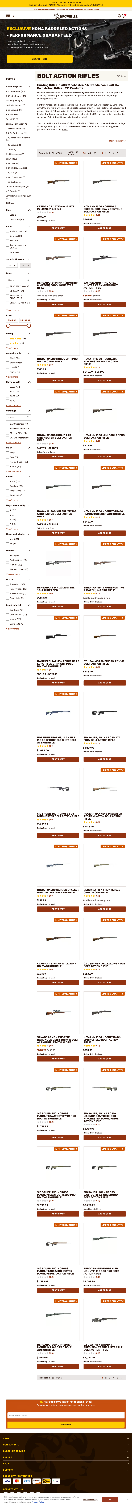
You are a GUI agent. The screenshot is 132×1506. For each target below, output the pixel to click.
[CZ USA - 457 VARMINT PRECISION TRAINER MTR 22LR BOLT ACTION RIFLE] (105, 1320)
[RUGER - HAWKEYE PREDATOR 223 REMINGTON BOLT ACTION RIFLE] (105, 789)
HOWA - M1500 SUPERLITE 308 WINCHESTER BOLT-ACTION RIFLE (57, 514)
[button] (8, 16)
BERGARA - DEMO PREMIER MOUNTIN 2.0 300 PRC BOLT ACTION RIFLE (101, 1271)
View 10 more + (13, 629)
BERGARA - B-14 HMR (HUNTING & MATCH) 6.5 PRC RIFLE (104, 588)
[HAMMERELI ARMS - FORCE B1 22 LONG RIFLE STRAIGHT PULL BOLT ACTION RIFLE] (58, 636)
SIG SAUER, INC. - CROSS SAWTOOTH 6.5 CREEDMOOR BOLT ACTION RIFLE (101, 1195)
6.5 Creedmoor (85, 105)
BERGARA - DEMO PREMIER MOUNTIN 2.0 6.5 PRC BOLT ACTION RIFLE (54, 1347)
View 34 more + (13, 442)
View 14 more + (13, 405)
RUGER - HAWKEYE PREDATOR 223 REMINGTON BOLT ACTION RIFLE (103, 816)
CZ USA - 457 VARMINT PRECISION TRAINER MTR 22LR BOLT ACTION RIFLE (103, 1347)
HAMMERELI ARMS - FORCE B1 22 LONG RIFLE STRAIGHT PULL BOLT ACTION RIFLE (58, 664)
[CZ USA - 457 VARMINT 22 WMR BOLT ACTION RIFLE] (58, 939)
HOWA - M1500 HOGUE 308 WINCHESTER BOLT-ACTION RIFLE (101, 361)
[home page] (66, 16)
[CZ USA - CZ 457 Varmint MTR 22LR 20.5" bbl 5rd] (58, 182)
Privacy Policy (38, 1502)
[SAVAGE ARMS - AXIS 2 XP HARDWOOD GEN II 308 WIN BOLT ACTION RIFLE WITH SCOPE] (58, 1012)
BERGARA (81, 123)
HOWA (103, 123)
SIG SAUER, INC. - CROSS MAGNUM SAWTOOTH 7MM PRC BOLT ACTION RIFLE (56, 1116)
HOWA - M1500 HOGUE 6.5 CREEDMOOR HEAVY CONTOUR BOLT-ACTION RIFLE (103, 209)
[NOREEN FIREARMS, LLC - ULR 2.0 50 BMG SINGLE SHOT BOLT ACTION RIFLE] (58, 713)
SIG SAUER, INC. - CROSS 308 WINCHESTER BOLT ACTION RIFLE (58, 815)
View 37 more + (13, 471)
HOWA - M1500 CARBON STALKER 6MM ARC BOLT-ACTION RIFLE (58, 891)
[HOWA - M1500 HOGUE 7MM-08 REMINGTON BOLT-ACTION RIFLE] (105, 487)
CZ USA (90, 123)
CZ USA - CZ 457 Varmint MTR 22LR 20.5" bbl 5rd (56, 207)
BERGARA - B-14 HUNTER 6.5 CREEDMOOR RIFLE (102, 891)
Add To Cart (58, 228)
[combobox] (12, 265)
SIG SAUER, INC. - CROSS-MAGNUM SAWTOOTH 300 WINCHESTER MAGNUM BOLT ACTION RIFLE (102, 1117)
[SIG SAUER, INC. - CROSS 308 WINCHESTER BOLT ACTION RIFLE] (58, 789)
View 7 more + (13, 500)
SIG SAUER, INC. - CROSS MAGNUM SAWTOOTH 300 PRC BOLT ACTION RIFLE (56, 1195)
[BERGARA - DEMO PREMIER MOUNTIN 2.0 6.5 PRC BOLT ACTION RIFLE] (58, 1320)
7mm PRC (41, 108)
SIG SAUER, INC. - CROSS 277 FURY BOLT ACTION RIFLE (102, 738)
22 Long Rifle (116, 105)
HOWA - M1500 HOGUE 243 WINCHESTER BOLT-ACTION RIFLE (54, 438)
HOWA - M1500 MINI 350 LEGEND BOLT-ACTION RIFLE (104, 436)
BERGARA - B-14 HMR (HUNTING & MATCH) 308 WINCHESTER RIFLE (57, 285)
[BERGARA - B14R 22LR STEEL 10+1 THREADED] (58, 563)
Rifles (65, 129)
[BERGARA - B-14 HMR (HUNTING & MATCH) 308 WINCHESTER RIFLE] (58, 258)
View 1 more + (13, 348)
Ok (110, 1500)
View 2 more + (13, 377)
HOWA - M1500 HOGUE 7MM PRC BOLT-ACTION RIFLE (57, 360)
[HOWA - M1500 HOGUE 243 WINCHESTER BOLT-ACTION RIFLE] (58, 410)
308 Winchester (101, 105)
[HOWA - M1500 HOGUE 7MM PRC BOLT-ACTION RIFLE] (58, 334)
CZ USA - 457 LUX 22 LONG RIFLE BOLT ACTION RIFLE (104, 964)
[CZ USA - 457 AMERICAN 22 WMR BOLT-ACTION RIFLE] (105, 636)
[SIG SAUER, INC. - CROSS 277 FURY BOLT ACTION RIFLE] (105, 713)
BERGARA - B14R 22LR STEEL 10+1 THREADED (56, 588)
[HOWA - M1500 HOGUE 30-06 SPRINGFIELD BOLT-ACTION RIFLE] (105, 1012)
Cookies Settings (90, 1500)
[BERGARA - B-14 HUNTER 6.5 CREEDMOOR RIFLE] (105, 865)
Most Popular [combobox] (116, 141)
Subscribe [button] (66, 1424)
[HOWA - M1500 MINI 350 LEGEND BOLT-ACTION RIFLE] (105, 410)
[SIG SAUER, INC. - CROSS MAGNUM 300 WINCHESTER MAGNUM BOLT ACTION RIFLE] (58, 1244)
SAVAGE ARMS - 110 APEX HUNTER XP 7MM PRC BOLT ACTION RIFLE (101, 285)
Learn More (40, 59)
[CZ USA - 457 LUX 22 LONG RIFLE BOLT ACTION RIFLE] (105, 939)
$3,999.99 (25, 320)
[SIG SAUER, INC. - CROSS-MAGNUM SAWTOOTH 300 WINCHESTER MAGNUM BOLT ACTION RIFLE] (105, 1089)
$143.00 (12, 320)
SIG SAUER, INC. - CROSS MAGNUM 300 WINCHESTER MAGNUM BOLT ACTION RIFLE (55, 1271)
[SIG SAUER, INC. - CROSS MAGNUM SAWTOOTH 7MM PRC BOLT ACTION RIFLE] (58, 1089)
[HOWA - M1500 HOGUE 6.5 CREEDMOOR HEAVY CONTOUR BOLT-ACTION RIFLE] (105, 182)
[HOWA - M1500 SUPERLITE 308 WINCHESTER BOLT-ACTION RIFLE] (58, 487)
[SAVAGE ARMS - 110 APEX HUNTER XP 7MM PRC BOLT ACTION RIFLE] (105, 258)
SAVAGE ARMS (68, 123)
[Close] (128, 1499)
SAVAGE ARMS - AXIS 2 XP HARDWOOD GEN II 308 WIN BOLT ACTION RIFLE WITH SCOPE (57, 1040)
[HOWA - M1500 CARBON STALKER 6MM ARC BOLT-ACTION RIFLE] (58, 865)
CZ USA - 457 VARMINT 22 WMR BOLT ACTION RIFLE (56, 964)
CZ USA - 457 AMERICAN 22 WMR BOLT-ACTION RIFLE (104, 662)
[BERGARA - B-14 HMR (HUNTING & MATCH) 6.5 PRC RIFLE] (105, 563)
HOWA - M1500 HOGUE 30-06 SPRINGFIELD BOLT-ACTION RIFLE (102, 1040)
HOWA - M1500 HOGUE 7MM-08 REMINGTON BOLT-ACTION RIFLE (104, 512)
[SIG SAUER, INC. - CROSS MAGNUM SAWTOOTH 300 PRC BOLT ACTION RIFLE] (58, 1167)
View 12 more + (13, 310)
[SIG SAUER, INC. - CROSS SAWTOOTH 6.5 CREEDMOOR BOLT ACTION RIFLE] (105, 1167)
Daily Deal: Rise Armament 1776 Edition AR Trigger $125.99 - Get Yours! (66, 9)
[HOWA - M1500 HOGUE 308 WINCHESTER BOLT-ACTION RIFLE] (105, 334)
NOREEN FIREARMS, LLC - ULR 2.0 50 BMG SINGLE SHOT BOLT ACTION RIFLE (56, 740)
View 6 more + (13, 574)
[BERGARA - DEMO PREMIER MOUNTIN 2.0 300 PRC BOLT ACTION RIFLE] (105, 1244)
